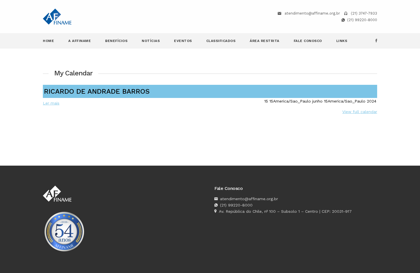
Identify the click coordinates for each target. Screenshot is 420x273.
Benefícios (116, 41)
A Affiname (79, 41)
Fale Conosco (308, 41)
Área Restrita (264, 41)
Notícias (151, 41)
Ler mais (51, 103)
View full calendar (359, 111)
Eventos (183, 41)
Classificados (221, 41)
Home (48, 41)
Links (341, 41)
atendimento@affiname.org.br (312, 13)
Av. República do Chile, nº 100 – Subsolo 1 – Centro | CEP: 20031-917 (285, 211)
